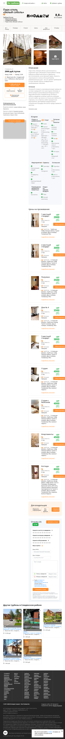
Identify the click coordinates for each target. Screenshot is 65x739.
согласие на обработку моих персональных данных (40, 581)
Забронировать (10, 91)
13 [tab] (34, 446)
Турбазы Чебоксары (47, 691)
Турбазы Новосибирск (37, 675)
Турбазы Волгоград (27, 674)
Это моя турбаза (45, 510)
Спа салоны (16, 680)
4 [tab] (37, 226)
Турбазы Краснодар (27, 680)
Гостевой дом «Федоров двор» (11, 658)
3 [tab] (36, 226)
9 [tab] (32, 444)
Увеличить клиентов (56, 509)
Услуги (26, 28)
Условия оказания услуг (6, 693)
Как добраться (46, 28)
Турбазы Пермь (36, 682)
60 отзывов (58, 17)
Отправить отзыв (40, 589)
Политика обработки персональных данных (7, 679)
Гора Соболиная (19, 113)
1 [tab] (32, 226)
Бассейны (17, 676)
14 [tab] (36, 446)
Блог (5, 699)
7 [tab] (36, 442)
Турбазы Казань (36, 690)
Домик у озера (27, 657)
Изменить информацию (36, 509)
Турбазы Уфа (37, 687)
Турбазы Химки (26, 689)
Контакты (6, 675)
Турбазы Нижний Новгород (26, 693)
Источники (17, 683)
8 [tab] (37, 442)
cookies (50, 732)
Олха (15, 115)
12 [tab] (37, 444)
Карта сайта (5, 696)
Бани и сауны (16, 674)
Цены (36, 28)
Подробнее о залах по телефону (12, 629)
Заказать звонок (19, 91)
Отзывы (56, 28)
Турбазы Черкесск (46, 697)
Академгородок (18, 111)
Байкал (25, 631)
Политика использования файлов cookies (7, 684)
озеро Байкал (18, 107)
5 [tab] (35, 256)
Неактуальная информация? (15, 95)
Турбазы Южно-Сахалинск (46, 675)
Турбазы (16, 678)
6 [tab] (36, 289)
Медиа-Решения (57, 705)
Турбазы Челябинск (46, 687)
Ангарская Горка (8, 113)
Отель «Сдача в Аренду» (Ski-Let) (12, 628)
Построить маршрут (14, 121)
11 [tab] (36, 444)
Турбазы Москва (26, 686)
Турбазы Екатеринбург (47, 678)
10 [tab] (34, 444)
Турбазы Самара (36, 697)
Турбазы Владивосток (37, 685)
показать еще (33, 109)
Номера (15, 28)
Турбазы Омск (36, 679)
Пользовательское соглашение (7, 689)
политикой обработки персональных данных (40, 585)
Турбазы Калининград (28, 677)
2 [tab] (34, 226)
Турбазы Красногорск (47, 694)
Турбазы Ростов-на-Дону (37, 694)
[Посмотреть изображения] (34, 129)
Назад (7, 29)
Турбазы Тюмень (46, 681)
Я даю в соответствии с (41, 583)
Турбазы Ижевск (46, 684)
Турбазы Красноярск (27, 683)
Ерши (12, 115)
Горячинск (6, 115)
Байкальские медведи (49, 625)
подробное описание (48, 237)
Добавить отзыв (53, 522)
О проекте (7, 673)
